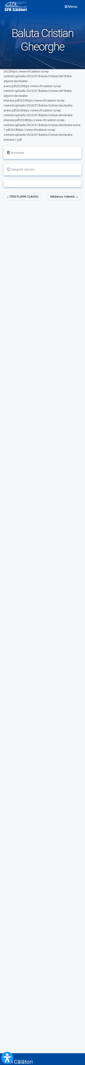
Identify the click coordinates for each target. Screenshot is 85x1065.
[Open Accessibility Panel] (7, 1058)
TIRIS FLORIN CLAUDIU (23, 196)
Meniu (72, 6)
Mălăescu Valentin (62, 196)
